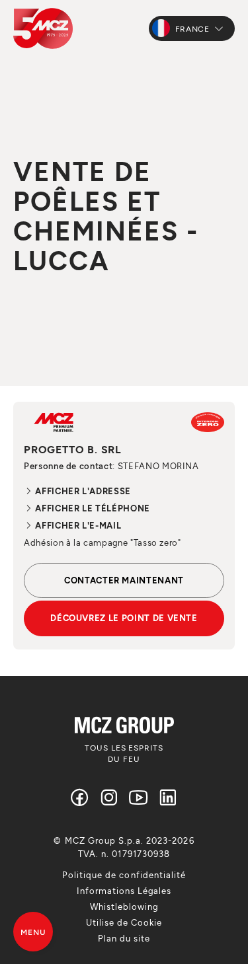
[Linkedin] (168, 797)
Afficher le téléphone (91, 508)
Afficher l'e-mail (77, 525)
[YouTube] (138, 797)
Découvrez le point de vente (124, 617)
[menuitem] (124, 874)
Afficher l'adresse (82, 491)
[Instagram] (109, 797)
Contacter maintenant (124, 580)
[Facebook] (80, 797)
